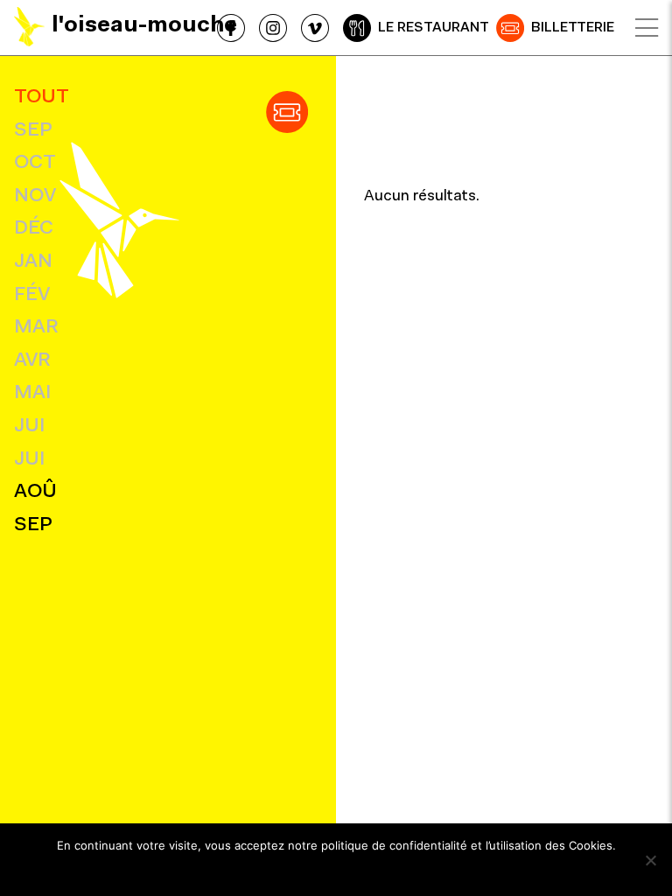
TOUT (41, 98)
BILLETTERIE (572, 28)
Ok (336, 869)
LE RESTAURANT (433, 28)
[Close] (646, 28)
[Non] (650, 860)
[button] (287, 112)
